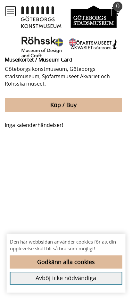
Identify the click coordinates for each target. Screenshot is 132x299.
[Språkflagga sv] (59, 42)
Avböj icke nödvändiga (66, 278)
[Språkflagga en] (73, 42)
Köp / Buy (63, 105)
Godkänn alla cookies (66, 262)
